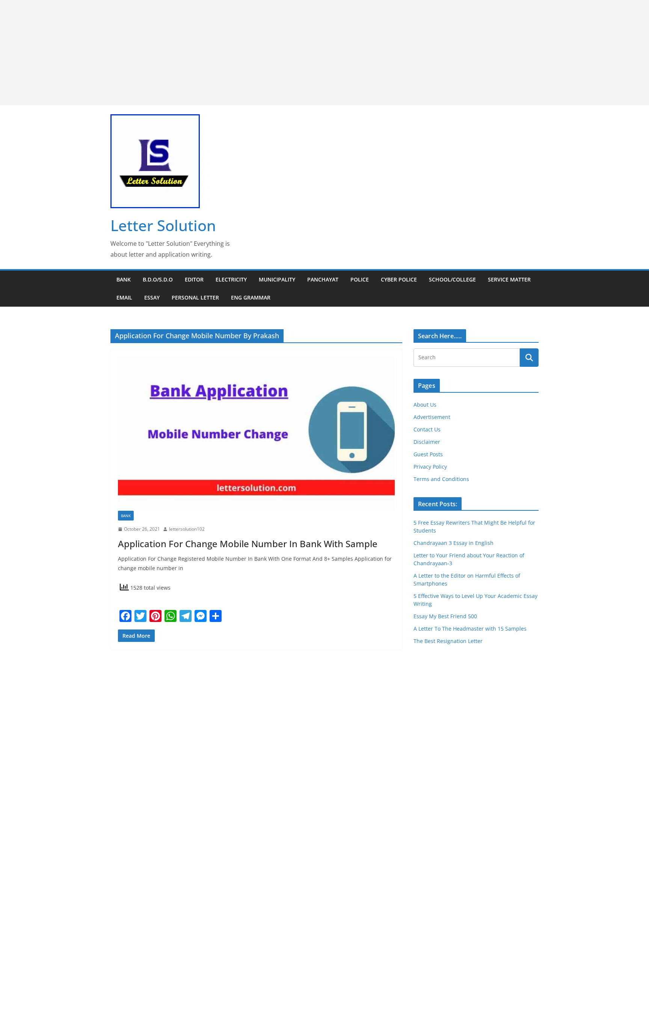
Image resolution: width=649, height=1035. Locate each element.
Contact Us (427, 429)
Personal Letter (195, 297)
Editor (194, 279)
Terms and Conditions (441, 479)
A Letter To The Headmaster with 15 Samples (470, 628)
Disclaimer (427, 441)
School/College (452, 279)
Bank (123, 279)
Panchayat (322, 279)
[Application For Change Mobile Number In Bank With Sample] (256, 434)
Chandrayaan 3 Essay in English (454, 542)
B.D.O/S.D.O (158, 279)
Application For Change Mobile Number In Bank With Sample (247, 543)
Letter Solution (163, 225)
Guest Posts (428, 454)
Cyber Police (399, 279)
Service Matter (509, 279)
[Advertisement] (225, 52)
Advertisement (432, 417)
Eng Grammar (250, 297)
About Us (425, 404)
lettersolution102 (187, 529)
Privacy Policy (430, 466)
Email (124, 297)
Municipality (277, 279)
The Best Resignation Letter (448, 641)
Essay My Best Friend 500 (445, 616)
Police (359, 279)
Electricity (231, 279)
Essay (152, 297)
